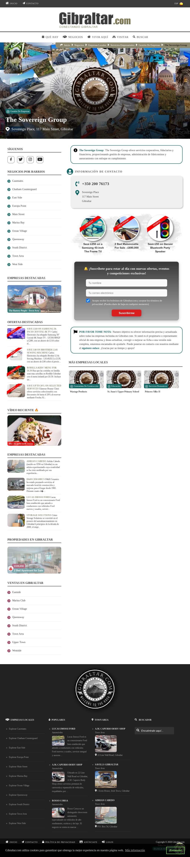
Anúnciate (90, 842)
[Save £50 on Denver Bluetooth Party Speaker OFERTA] (160, 213)
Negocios (79, 45)
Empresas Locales (97, 45)
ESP (176, 4)
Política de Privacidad (60, 842)
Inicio (13, 4)
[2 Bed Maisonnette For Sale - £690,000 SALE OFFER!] (126, 213)
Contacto (32, 4)
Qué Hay (52, 37)
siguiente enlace (90, 348)
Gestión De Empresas (149, 45)
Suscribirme (127, 313)
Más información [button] (135, 850)
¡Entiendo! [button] (175, 850)
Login (109, 842)
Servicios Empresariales (122, 45)
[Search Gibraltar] (138, 730)
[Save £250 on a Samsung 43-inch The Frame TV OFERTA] (93, 213)
